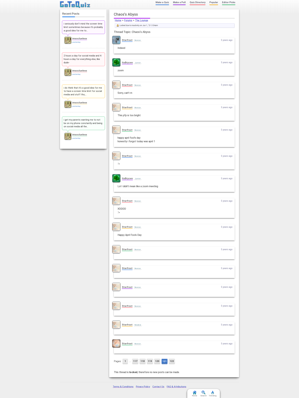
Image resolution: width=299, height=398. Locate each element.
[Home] (75, 4)
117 (135, 361)
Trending (212, 396)
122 (172, 361)
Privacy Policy (143, 386)
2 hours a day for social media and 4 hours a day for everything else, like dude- (82, 59)
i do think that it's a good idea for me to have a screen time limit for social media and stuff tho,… (83, 91)
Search (203, 396)
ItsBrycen (127, 62)
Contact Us (158, 386)
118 (142, 361)
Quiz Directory (197, 2)
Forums (128, 20)
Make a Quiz (162, 2)
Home (118, 20)
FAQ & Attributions (176, 386)
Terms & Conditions (123, 386)
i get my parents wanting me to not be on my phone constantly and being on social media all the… (83, 123)
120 (157, 361)
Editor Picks (228, 2)
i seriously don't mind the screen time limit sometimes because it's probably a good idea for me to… (83, 27)
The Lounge (141, 20)
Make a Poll (179, 2)
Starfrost (127, 40)
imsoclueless (79, 38)
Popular (213, 2)
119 (150, 361)
